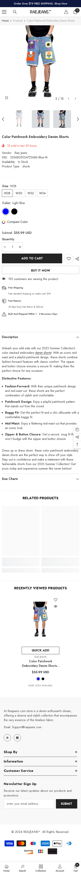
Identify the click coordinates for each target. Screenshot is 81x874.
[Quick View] (55, 606)
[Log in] (66, 12)
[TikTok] (17, 737)
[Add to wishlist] (68, 258)
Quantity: (8, 239)
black (43, 679)
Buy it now (40, 270)
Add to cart (32, 258)
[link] (21, 564)
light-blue (38, 679)
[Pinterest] (7, 737)
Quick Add (40, 650)
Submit (66, 804)
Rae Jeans (21, 153)
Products (18, 21)
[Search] (15, 12)
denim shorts (43, 353)
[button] (68, 98)
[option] (40, 63)
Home (5, 21)
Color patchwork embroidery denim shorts (40, 663)
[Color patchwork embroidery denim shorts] (40, 620)
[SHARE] (76, 258)
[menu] (4, 12)
